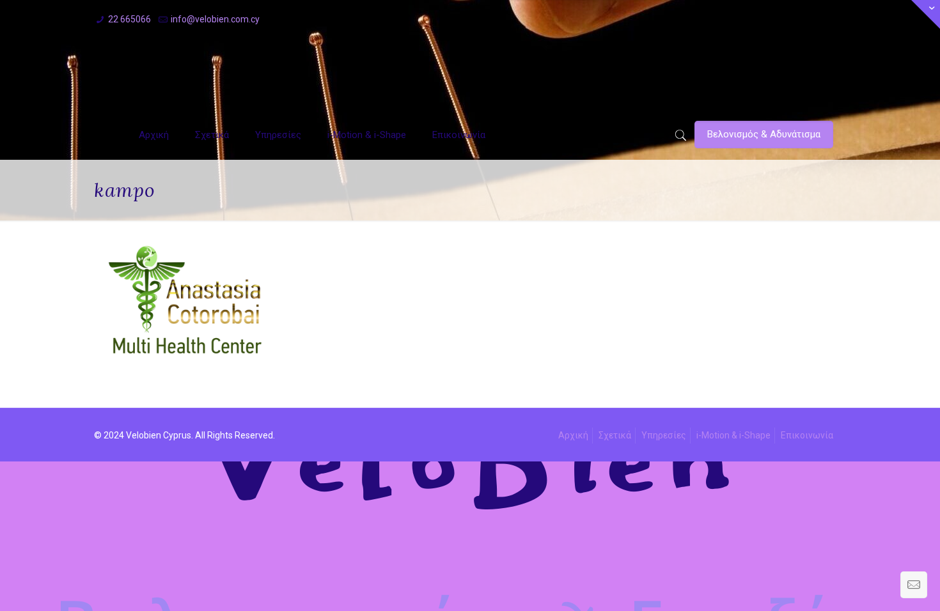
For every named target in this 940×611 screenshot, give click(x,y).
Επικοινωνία (807, 435)
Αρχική (573, 435)
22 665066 (129, 19)
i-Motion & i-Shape (733, 435)
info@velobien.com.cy (215, 19)
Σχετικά (615, 435)
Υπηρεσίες (663, 435)
